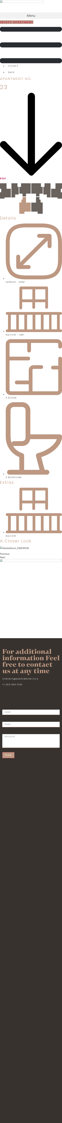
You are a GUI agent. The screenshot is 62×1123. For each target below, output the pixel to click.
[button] (31, 15)
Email (5, 720)
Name (5, 708)
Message (7, 732)
